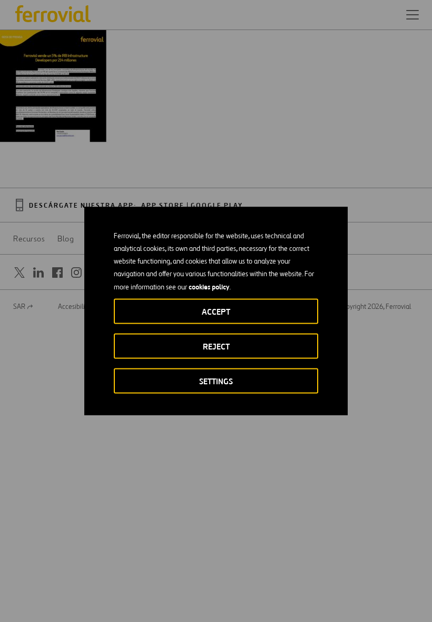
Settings (216, 381)
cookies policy (209, 286)
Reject (216, 346)
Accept (216, 311)
